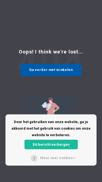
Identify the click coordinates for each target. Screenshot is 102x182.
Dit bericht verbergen (51, 144)
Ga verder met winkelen (51, 70)
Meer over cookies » (57, 158)
